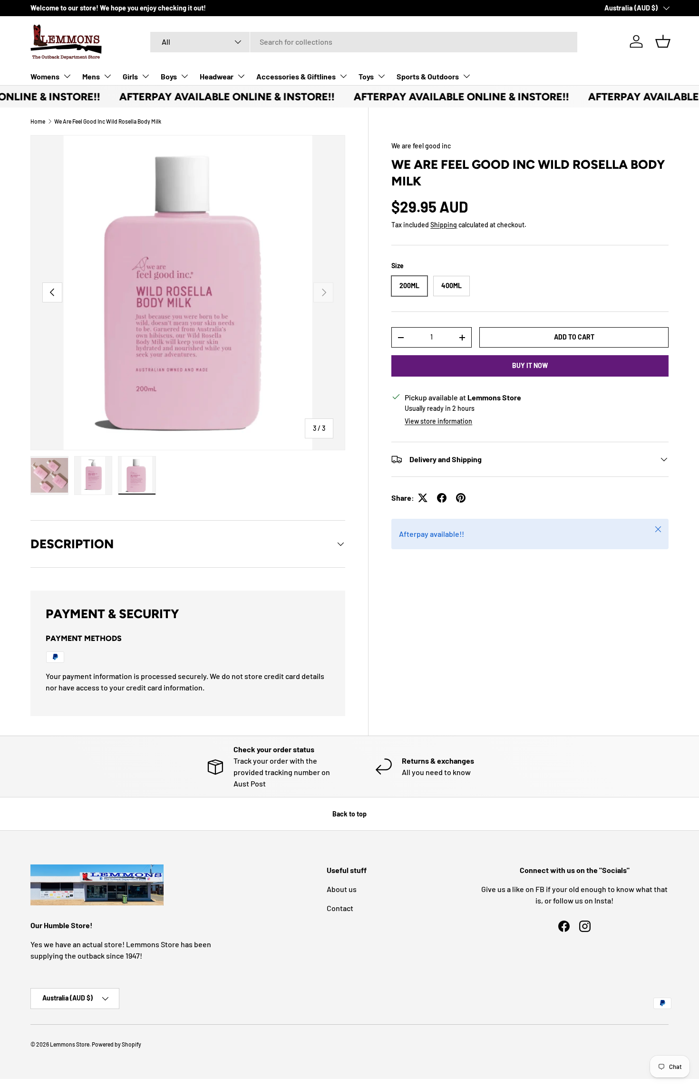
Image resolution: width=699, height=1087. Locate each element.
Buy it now (530, 365)
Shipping (443, 225)
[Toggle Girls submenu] (145, 76)
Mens (91, 76)
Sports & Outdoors (428, 76)
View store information (438, 421)
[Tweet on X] (422, 497)
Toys (366, 76)
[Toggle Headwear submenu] (241, 76)
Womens (44, 76)
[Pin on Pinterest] (460, 497)
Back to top (349, 814)
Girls (130, 76)
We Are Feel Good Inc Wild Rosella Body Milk (107, 121)
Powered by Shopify (116, 1044)
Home (37, 121)
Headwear (216, 76)
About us (342, 888)
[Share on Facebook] (441, 497)
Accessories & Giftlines (296, 76)
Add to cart (574, 337)
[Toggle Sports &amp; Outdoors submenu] (466, 76)
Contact (340, 907)
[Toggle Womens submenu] (67, 76)
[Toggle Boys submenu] (184, 76)
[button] (662, 41)
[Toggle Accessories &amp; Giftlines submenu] (343, 76)
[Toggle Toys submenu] (381, 76)
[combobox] (363, 41)
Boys (169, 76)
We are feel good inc (421, 146)
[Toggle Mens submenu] (107, 76)
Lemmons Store (69, 1044)
